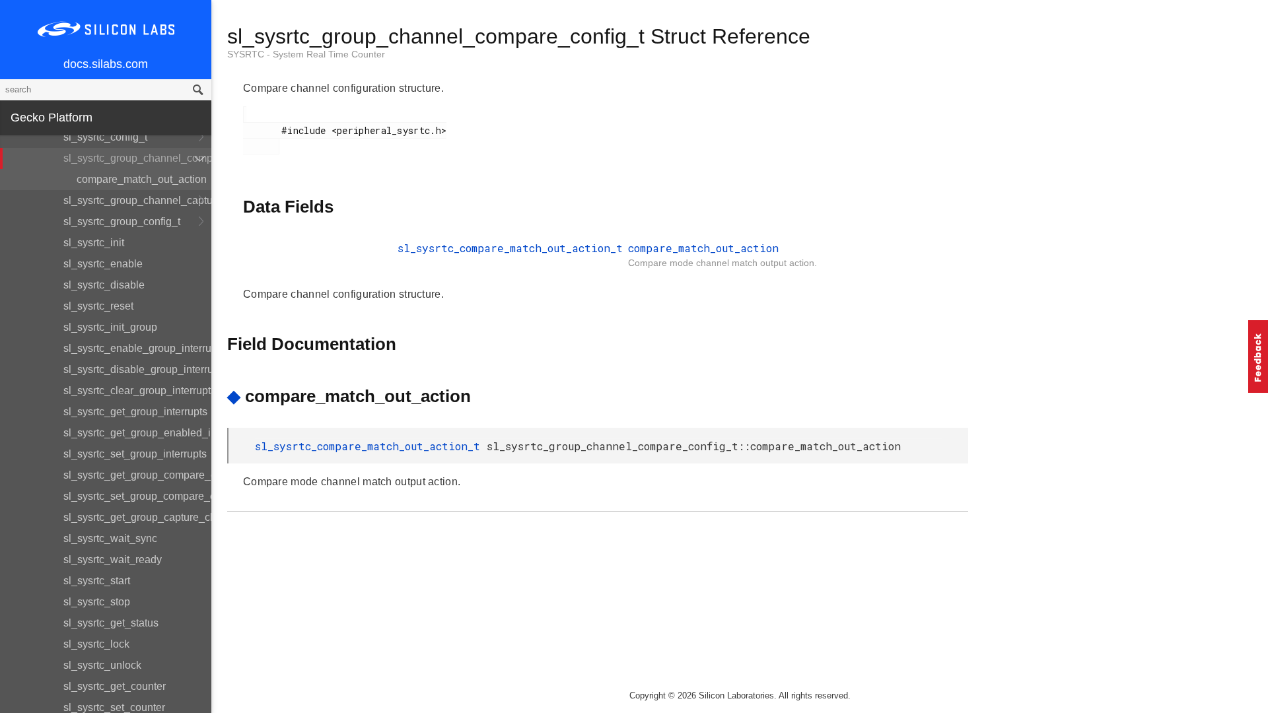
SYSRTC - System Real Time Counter (306, 54)
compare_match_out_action (142, 179)
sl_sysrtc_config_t (105, 137)
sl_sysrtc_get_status (110, 622)
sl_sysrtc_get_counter (114, 686)
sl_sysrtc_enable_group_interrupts (137, 348)
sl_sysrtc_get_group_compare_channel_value (137, 475)
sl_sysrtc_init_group (110, 327)
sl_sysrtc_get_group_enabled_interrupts (137, 432)
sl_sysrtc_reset (98, 306)
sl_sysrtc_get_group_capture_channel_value (137, 517)
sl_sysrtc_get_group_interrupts (135, 411)
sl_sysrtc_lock (96, 644)
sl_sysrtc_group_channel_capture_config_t (137, 200)
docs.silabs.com (105, 64)
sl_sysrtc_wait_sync (110, 538)
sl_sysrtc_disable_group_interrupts (137, 369)
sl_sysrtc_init (93, 242)
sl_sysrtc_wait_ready (112, 559)
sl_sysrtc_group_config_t (121, 221)
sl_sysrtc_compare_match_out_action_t (510, 248)
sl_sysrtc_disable (104, 284)
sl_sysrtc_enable (103, 263)
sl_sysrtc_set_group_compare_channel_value (137, 496)
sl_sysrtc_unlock (102, 665)
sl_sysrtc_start (96, 580)
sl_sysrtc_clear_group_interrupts (137, 390)
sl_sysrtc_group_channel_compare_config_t (137, 158)
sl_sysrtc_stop (96, 601)
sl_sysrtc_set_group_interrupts (135, 453)
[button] (1258, 356)
